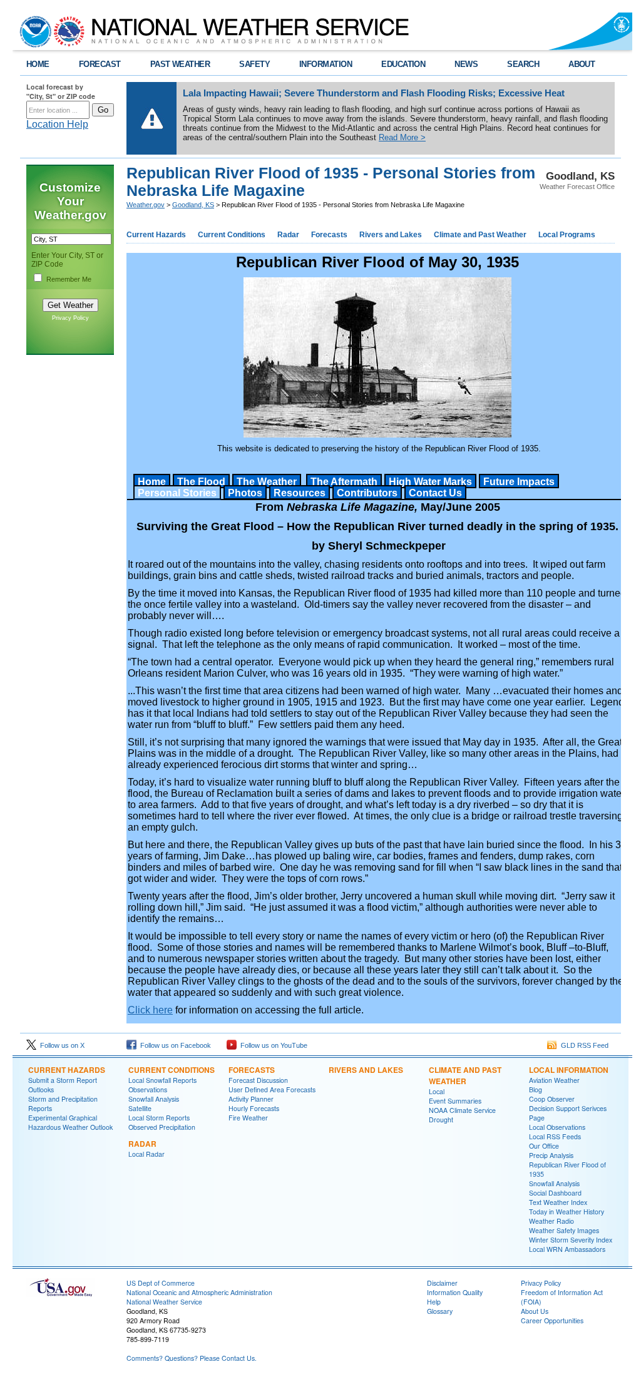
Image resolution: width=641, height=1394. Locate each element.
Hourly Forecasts (253, 1108)
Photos (245, 493)
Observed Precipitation (161, 1127)
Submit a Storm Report (62, 1080)
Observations (147, 1089)
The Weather (267, 481)
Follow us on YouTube (272, 1045)
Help (434, 1301)
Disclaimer (442, 1283)
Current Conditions (231, 234)
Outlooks (41, 1089)
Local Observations (557, 1127)
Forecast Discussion (258, 1080)
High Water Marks (430, 481)
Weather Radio (551, 1221)
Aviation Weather (554, 1080)
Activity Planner (251, 1099)
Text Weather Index (558, 1202)
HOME (37, 64)
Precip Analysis (551, 1155)
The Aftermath (343, 481)
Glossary (440, 1311)
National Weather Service (164, 1301)
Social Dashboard (555, 1192)
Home (152, 481)
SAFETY (254, 64)
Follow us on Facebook (173, 1045)
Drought (441, 1119)
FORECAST (100, 64)
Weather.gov (145, 204)
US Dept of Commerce (160, 1283)
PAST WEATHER (180, 64)
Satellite (139, 1108)
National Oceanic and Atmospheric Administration (199, 1292)
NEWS (466, 64)
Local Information (568, 1069)
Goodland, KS (193, 204)
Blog (535, 1089)
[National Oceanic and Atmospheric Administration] (32, 31)
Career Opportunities (552, 1320)
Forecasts (329, 234)
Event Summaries (455, 1100)
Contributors (367, 493)
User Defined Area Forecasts (271, 1089)
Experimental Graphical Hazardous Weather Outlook (70, 1122)
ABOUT (581, 64)
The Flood (201, 481)
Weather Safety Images (564, 1230)
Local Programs (566, 234)
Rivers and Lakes (390, 234)
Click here (150, 1010)
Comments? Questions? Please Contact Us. (191, 1358)
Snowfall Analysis (153, 1099)
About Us (534, 1311)
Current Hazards (156, 234)
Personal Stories (177, 493)
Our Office (544, 1146)
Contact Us (435, 493)
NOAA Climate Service (462, 1110)
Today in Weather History (566, 1211)
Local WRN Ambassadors (567, 1249)
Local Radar (146, 1154)
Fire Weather (248, 1117)
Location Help (57, 124)
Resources (300, 493)
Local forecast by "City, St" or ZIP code (60, 91)
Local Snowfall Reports (162, 1080)
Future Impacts (519, 481)
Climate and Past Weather (480, 234)
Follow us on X (60, 1045)
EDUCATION (403, 64)
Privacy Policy (70, 318)
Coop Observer (552, 1099)
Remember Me (68, 279)
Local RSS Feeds (555, 1136)
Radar (288, 234)
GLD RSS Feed (582, 1045)
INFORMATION (325, 64)
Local (436, 1091)
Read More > (402, 137)
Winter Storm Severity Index (570, 1239)
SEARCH (523, 64)
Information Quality (455, 1292)
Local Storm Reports (159, 1117)
